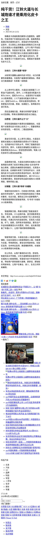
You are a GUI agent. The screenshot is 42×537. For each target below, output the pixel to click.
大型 (11, 509)
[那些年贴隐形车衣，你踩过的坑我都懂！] (23, 383)
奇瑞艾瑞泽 (26, 515)
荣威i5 (5, 509)
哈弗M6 (37, 512)
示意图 (4, 507)
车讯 (25, 312)
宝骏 (3, 515)
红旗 (7, 512)
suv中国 (9, 397)
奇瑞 (32, 509)
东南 (23, 509)
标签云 (8, 523)
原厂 (21, 507)
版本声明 (9, 531)
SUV (14, 295)
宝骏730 (8, 515)
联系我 (8, 525)
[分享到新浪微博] (7, 281)
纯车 (16, 290)
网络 (7, 27)
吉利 (36, 509)
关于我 (8, 528)
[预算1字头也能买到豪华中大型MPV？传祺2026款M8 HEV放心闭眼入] (20, 363)
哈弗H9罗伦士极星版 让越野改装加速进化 (23, 377)
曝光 (19, 509)
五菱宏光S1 (14, 512)
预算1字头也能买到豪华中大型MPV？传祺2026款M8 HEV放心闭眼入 (23, 366)
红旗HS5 (33, 507)
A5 (29, 507)
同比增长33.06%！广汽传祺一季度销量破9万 (19, 298)
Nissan (8, 518)
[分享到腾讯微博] (10, 281)
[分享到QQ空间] (5, 281)
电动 (7, 414)
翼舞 (15, 509)
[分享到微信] (15, 281)
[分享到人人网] (13, 281)
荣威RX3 (30, 512)
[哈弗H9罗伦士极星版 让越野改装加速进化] (23, 374)
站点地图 (9, 534)
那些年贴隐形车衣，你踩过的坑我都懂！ (22, 386)
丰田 (27, 509)
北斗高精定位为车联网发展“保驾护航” (25, 448)
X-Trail (14, 518)
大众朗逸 (15, 507)
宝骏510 (22, 512)
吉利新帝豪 (16, 515)
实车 (9, 507)
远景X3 (35, 515)
